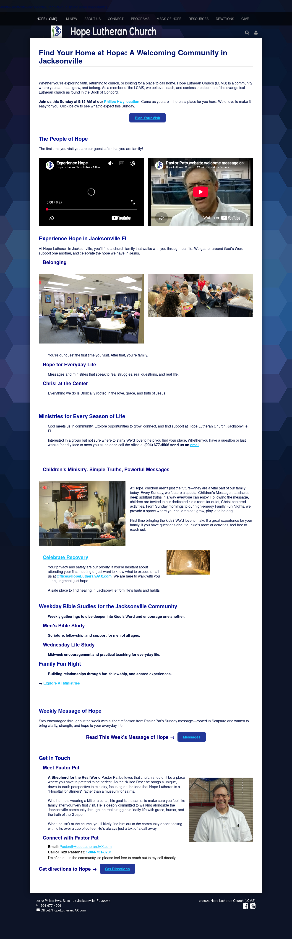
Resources (199, 18)
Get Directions (117, 868)
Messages (192, 737)
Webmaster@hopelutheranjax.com (162, 456)
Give (245, 18)
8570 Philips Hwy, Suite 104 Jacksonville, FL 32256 (73, 900)
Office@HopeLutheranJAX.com (63, 910)
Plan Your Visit (147, 117)
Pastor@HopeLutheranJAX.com (86, 846)
